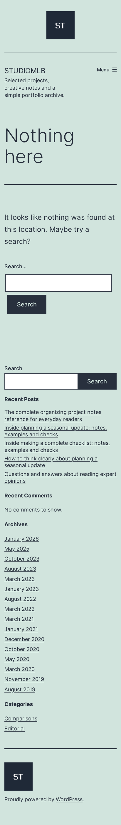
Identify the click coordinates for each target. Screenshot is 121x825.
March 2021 (19, 619)
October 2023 (21, 559)
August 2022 (20, 599)
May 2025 (16, 549)
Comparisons (20, 718)
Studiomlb (25, 70)
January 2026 (21, 539)
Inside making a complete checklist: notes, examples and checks (57, 446)
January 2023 (21, 589)
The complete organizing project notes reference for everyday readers (52, 415)
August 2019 (19, 689)
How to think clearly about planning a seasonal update (51, 461)
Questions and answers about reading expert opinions (60, 477)
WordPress (69, 799)
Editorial (14, 728)
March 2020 (19, 669)
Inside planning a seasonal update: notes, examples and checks (55, 431)
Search (13, 368)
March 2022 (19, 609)
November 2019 (24, 679)
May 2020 (16, 659)
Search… (15, 266)
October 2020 (21, 649)
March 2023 (19, 579)
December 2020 (24, 639)
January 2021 (21, 629)
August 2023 (20, 569)
